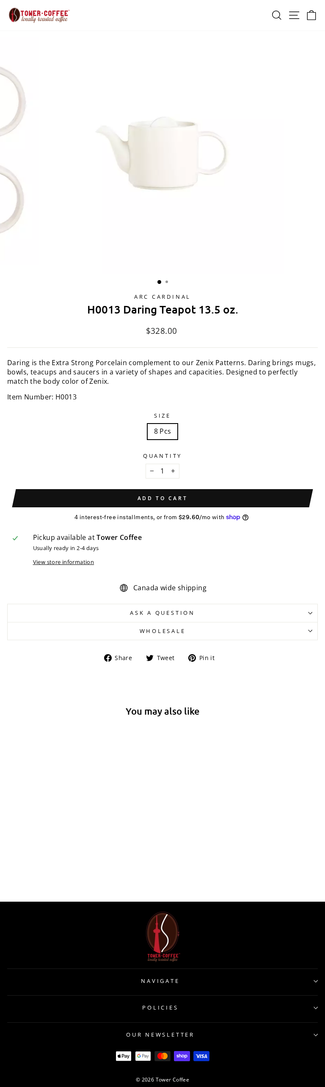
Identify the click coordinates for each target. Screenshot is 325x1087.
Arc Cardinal (162, 296)
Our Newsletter (160, 1034)
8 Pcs (162, 431)
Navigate (160, 981)
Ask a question (162, 612)
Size (162, 415)
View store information (63, 562)
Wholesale (163, 631)
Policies (160, 1007)
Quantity (162, 456)
